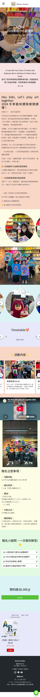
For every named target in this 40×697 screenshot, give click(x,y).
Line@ (20, 597)
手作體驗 (14, 669)
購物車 (26, 669)
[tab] (20, 552)
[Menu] (3, 3)
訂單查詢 (20, 669)
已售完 (10, 650)
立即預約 (20, 43)
